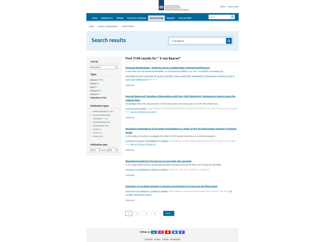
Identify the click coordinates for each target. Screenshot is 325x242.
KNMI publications (103, 111)
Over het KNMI (185, 18)
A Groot (229, 76)
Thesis (97, 133)
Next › (169, 213)
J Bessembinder (196, 76)
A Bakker (139, 79)
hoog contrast (233, 6)
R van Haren (129, 141)
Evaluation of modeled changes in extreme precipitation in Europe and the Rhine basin (171, 186)
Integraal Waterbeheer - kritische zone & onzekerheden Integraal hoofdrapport (167, 67)
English (222, 6)
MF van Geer (158, 76)
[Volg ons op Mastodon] (181, 232)
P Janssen (176, 76)
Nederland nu (107, 18)
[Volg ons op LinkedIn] (153, 232)
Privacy (157, 239)
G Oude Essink (148, 76)
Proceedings (101, 125)
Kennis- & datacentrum (108, 26)
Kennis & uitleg (156, 18)
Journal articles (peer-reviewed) (102, 117)
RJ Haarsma (139, 141)
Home (94, 18)
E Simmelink (168, 76)
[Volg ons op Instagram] (160, 232)
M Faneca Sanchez (209, 76)
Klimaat (120, 18)
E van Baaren (221, 76)
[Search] (232, 17)
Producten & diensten (136, 18)
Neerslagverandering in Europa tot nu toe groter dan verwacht (158, 161)
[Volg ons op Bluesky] (174, 232)
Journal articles (102, 122)
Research (171, 18)
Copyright (149, 239)
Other (98, 136)
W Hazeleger (163, 141)
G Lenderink (153, 169)
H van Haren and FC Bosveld (135, 108)
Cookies (165, 239)
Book (97, 129)
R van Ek (139, 76)
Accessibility (175, 239)
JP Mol (145, 79)
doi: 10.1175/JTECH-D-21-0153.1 (144, 112)
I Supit (132, 79)
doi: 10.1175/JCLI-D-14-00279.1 (143, 144)
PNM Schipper (130, 76)
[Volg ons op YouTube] (167, 232)
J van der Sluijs (186, 76)
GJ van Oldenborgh (151, 141)
